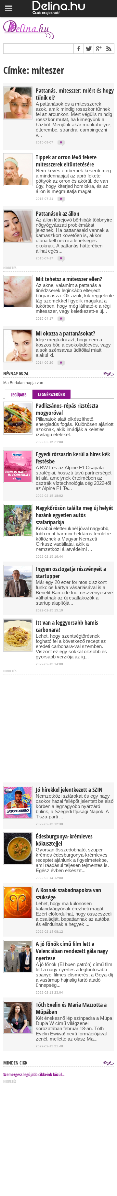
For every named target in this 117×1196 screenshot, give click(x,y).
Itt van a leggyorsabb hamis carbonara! (67, 626)
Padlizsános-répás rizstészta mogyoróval (67, 409)
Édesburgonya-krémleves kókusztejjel (64, 840)
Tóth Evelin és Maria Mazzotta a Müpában (71, 1008)
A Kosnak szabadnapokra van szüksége (68, 894)
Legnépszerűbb (51, 394)
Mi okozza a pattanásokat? (65, 333)
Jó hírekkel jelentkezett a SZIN (69, 789)
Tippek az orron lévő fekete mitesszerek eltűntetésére (66, 161)
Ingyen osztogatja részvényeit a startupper (71, 572)
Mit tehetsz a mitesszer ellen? (69, 279)
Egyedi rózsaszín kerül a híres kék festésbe (73, 458)
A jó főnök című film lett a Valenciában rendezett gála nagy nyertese (72, 951)
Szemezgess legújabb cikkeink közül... (34, 1074)
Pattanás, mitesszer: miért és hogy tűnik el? (75, 94)
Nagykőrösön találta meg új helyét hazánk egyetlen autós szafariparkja (74, 515)
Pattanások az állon (57, 213)
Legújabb (19, 395)
